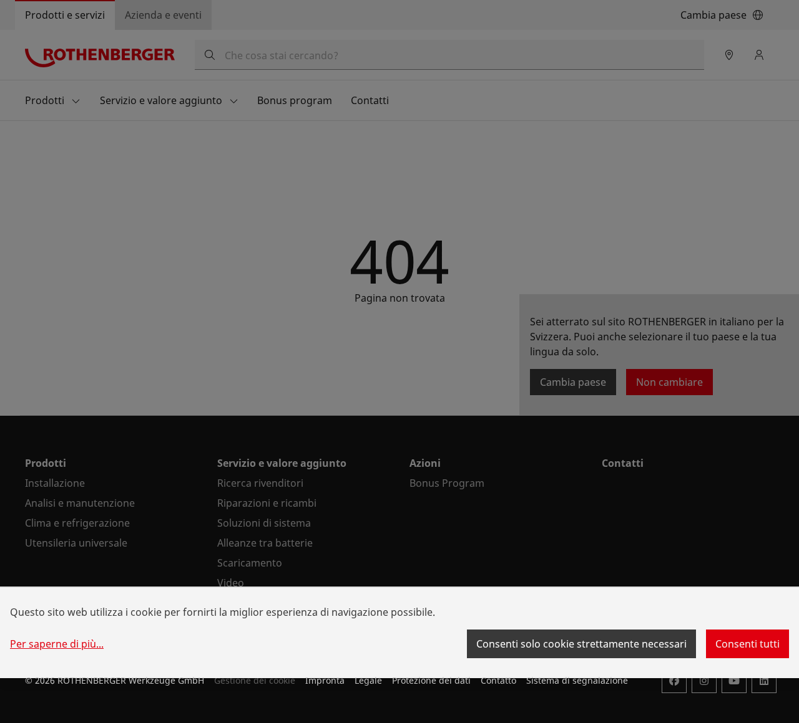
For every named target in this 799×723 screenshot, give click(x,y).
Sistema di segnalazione (577, 680)
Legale (368, 680)
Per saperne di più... (57, 644)
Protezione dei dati (431, 680)
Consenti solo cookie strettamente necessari (581, 644)
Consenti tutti (747, 644)
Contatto (498, 680)
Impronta (325, 680)
